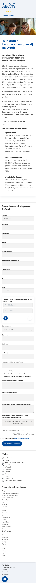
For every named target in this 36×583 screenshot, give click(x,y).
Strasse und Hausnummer (10, 260)
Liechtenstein (6, 517)
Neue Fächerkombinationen (13, 481)
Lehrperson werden (8, 567)
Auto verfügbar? (8, 371)
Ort (3, 278)
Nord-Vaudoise (6, 527)
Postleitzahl (6, 269)
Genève (4, 507)
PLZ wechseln (9, 15)
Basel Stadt (5, 500)
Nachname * (6, 233)
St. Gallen (5, 539)
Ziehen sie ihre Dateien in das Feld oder (18, 422)
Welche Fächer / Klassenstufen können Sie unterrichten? (17, 300)
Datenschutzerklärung (21, 438)
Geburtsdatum (6, 326)
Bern (3, 502)
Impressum (5, 574)
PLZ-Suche (5, 565)
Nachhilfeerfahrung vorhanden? (14, 374)
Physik (7, 460)
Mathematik (8, 458)
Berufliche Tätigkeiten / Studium (12, 381)
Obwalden (5, 529)
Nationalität (6, 353)
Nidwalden (5, 524)
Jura (3, 515)
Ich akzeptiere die (15, 438)
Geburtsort (5, 335)
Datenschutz (6, 572)
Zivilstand (5, 344)
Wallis (4, 551)
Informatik (8, 467)
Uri (3, 546)
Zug (3, 553)
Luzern (4, 520)
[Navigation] (31, 8)
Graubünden (6, 513)
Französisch (8, 469)
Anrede (4, 215)
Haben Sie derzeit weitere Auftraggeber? (17, 376)
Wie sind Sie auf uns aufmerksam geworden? (17, 404)
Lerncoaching (9, 478)
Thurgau (4, 542)
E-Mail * (4, 242)
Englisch (6, 474)
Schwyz (4, 535)
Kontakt (4, 570)
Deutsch (7, 472)
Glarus (4, 511)
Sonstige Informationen (9, 392)
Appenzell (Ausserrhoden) (10, 493)
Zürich (4, 555)
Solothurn (5, 537)
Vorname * (5, 224)
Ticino (4, 544)
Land (3, 287)
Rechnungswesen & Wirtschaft (15, 462)
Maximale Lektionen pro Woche (12, 362)
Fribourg (4, 504)
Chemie (7, 465)
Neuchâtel (5, 522)
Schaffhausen (6, 531)
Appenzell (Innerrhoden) (10, 495)
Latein (7, 476)
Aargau (4, 491)
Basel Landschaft (7, 498)
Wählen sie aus (18, 424)
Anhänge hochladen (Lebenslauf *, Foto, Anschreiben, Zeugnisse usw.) (15, 417)
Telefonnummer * (7, 251)
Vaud (3, 549)
